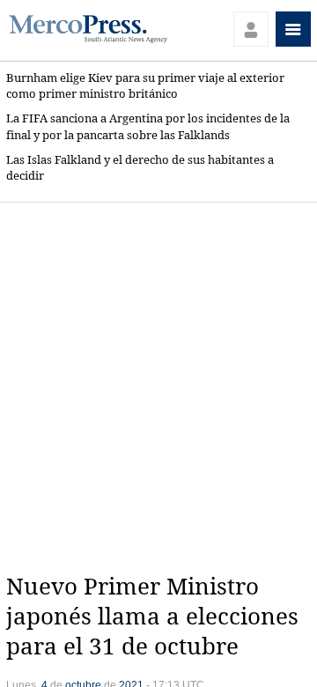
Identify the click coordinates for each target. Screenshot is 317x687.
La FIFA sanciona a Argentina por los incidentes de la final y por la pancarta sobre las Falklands (148, 126)
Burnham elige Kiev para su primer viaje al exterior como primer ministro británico (145, 85)
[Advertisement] (158, 387)
